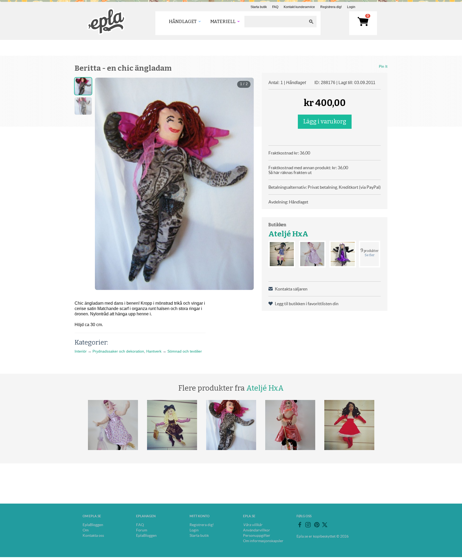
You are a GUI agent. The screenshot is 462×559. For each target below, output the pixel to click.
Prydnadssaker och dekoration (118, 351)
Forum (141, 530)
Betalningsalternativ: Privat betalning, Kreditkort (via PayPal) (324, 187)
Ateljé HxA (288, 233)
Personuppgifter (256, 535)
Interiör (81, 351)
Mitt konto (200, 516)
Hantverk (153, 351)
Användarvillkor (256, 530)
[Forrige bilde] (103, 184)
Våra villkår (252, 525)
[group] (174, 184)
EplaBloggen (93, 525)
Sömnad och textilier (184, 351)
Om (85, 530)
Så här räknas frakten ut (290, 172)
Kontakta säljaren (291, 288)
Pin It (383, 66)
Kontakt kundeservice (299, 7)
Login (351, 7)
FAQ (275, 7)
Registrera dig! (331, 7)
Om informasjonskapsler (263, 541)
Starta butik (259, 7)
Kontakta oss (93, 535)
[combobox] (275, 21)
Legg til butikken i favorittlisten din (306, 303)
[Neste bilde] (245, 184)
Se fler (370, 255)
